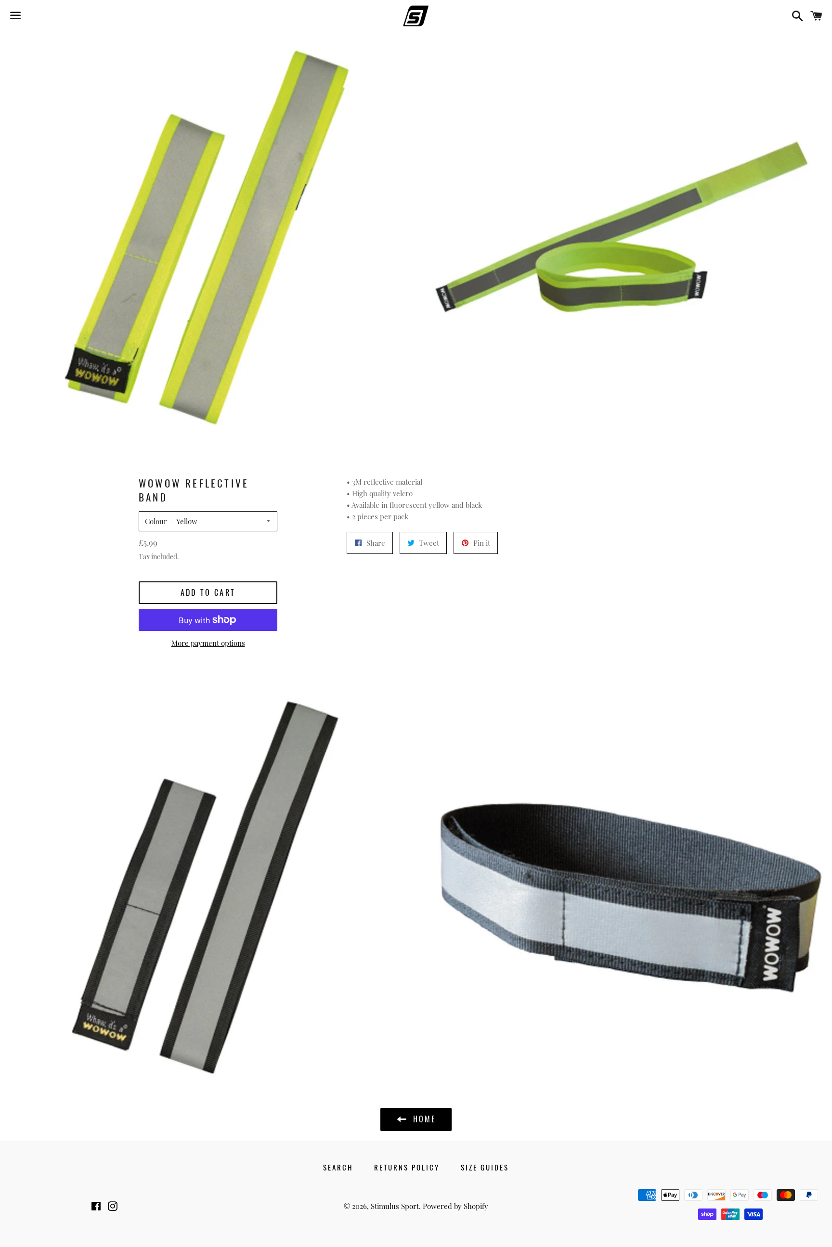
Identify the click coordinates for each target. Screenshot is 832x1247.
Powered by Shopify (455, 1206)
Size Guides (485, 1167)
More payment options (208, 643)
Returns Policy (407, 1167)
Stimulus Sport (395, 1206)
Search (338, 1167)
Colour (156, 521)
